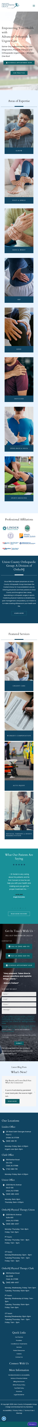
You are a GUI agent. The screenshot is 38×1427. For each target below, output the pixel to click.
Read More (12, 1101)
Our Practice (19, 1337)
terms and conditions (22, 1030)
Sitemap (19, 1413)
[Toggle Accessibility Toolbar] (4, 1418)
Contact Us (19, 1357)
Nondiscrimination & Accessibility (19, 1375)
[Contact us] (17, 1424)
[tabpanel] (19, 886)
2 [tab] (15, 908)
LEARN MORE (19, 131)
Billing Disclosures (19, 1381)
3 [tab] (18, 908)
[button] (19, 63)
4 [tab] (20, 908)
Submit (19, 1043)
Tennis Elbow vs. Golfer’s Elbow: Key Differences (18, 1081)
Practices (19, 1391)
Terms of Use (29, 1410)
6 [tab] (26, 908)
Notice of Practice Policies (19, 1378)
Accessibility (7, 1410)
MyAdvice (29, 1407)
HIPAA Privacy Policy (19, 1385)
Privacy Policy (28, 1035)
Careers (19, 1354)
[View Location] (4, 1132)
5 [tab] (23, 908)
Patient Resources (19, 1350)
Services (19, 1347)
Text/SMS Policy (19, 1388)
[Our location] (21, 1424)
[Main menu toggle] (33, 5)
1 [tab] (12, 908)
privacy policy (6, 1030)
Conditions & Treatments (19, 1344)
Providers (19, 1340)
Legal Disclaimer (19, 1395)
